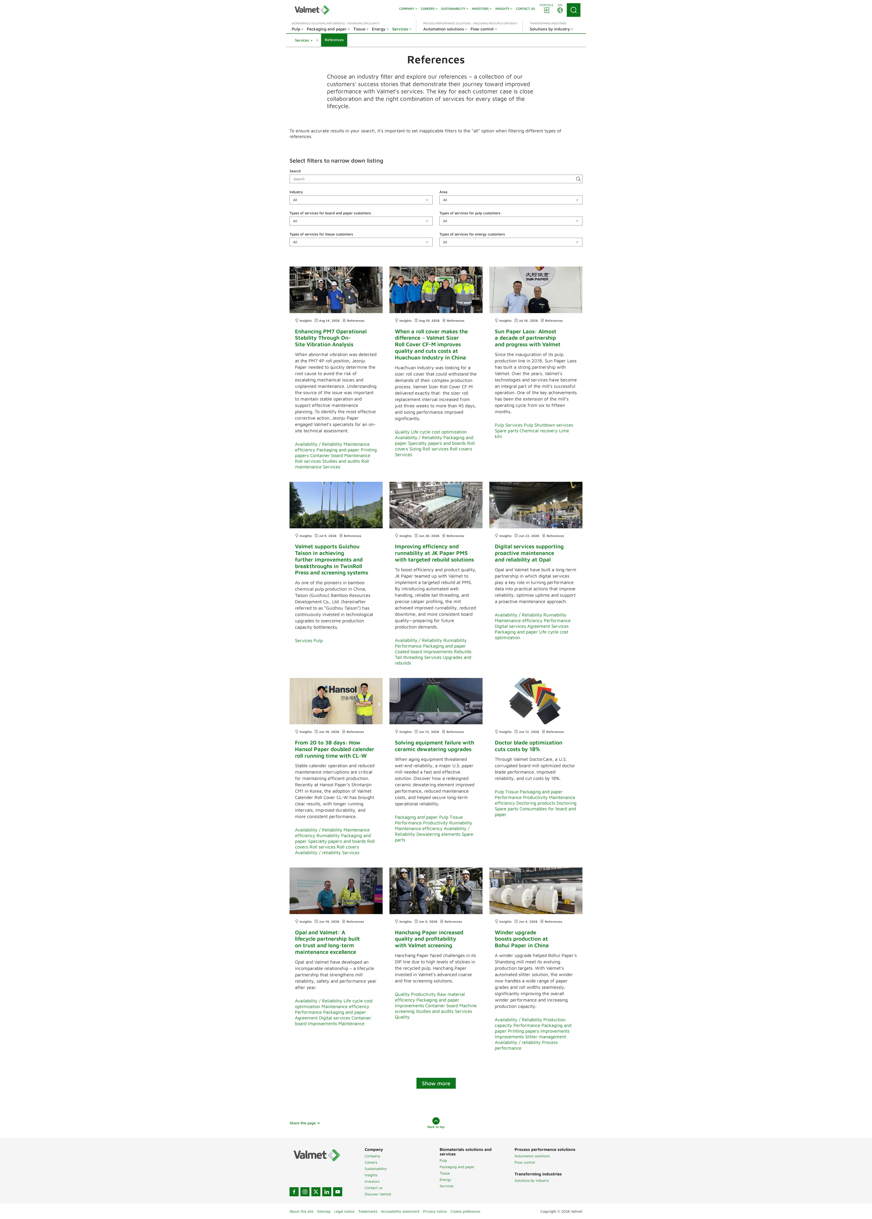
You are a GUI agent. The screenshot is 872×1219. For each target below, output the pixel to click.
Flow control (525, 1162)
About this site (301, 1211)
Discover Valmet (378, 1194)
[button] (303, 40)
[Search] (573, 10)
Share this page (303, 1123)
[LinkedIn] (326, 1191)
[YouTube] (337, 1191)
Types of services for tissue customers (321, 234)
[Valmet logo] (312, 10)
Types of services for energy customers (472, 234)
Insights (371, 1175)
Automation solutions (532, 1156)
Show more (436, 1083)
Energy (445, 1179)
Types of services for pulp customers (469, 213)
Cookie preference (465, 1211)
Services (446, 1186)
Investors (372, 1181)
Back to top (436, 1127)
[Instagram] (305, 1191)
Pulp (443, 1160)
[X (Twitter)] (315, 1191)
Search (295, 171)
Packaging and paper (457, 1167)
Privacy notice (435, 1211)
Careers (371, 1162)
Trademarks (367, 1211)
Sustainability (376, 1169)
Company (372, 1156)
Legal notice (344, 1211)
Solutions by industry (532, 1180)
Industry (296, 192)
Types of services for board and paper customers (330, 213)
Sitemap (324, 1211)
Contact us (373, 1188)
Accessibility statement (400, 1211)
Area (443, 192)
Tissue (445, 1173)
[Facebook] (294, 1191)
